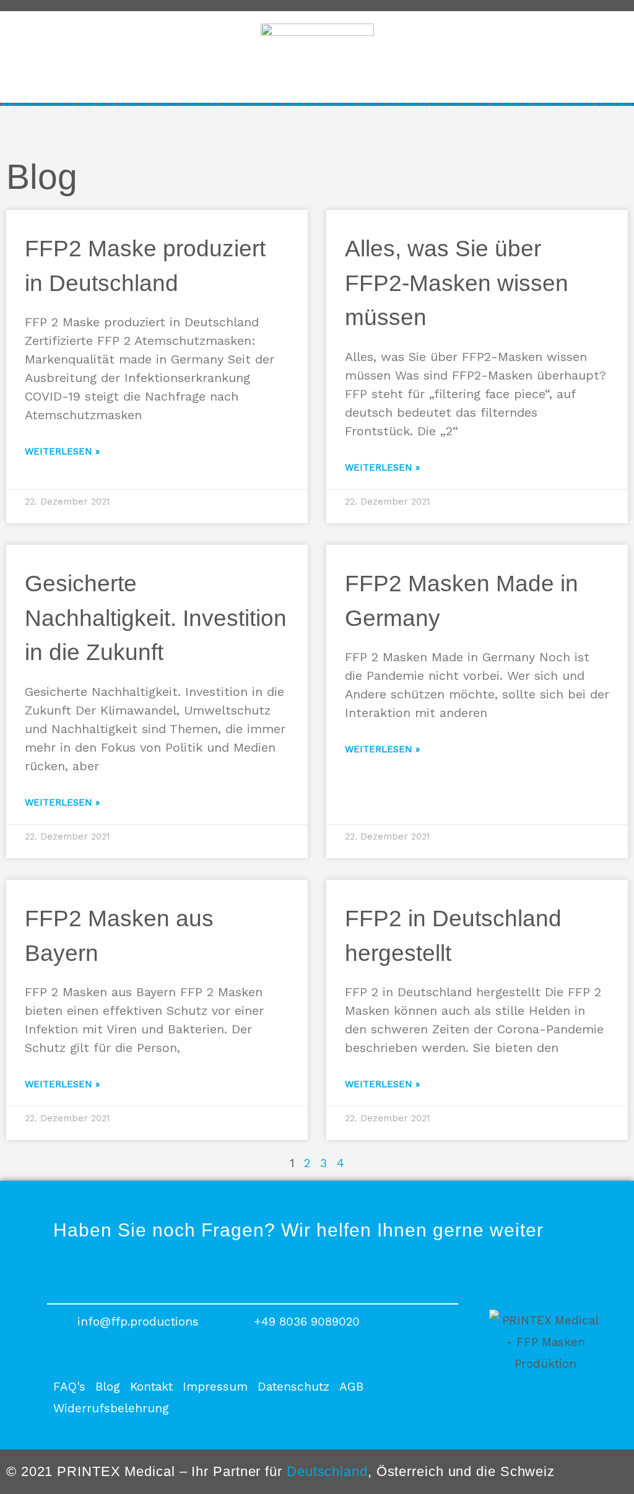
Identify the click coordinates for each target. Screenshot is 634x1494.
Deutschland (327, 1471)
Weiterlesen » (62, 451)
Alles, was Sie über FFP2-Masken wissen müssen (456, 283)
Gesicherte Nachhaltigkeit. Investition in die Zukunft (156, 618)
